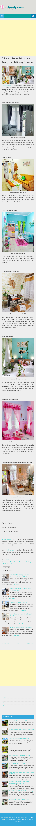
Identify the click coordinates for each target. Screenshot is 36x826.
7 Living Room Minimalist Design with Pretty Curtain (17, 60)
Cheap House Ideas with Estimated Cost (19, 738)
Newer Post (6, 644)
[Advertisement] (18, 38)
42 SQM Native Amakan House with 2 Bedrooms (21, 747)
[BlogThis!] (5, 567)
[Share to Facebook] (9, 567)
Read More (17, 585)
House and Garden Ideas (27, 819)
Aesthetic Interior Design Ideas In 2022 (21, 628)
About (4, 706)
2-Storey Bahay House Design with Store (19, 799)
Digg (13, 564)
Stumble (6, 564)
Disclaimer (5, 703)
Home (18, 644)
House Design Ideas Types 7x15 (19, 602)
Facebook (14, 562)
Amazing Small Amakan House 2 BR (18, 720)
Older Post (30, 644)
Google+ (30, 562)
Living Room (7, 559)
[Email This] (4, 567)
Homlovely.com (7, 85)
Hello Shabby (31, 817)
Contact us (5, 708)
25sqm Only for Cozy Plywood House (18, 763)
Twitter (22, 562)
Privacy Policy (6, 700)
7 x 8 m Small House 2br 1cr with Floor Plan (19, 755)
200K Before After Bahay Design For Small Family (21, 791)
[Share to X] (7, 567)
